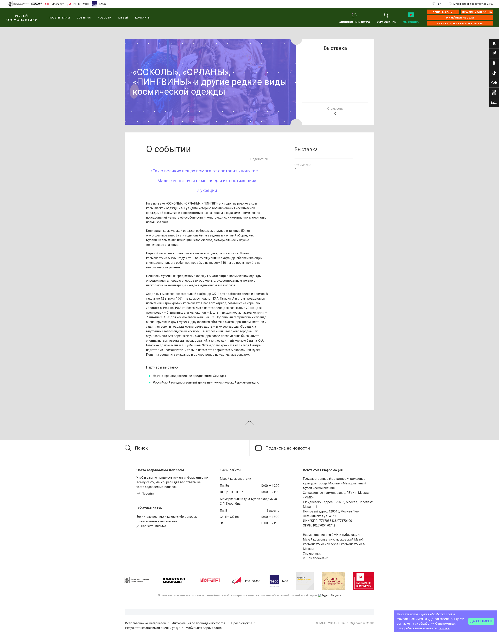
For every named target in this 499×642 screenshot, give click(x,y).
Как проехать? (317, 558)
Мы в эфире (411, 21)
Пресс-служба (241, 623)
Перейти (148, 493)
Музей (123, 17)
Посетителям (59, 17)
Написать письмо (153, 526)
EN (440, 3)
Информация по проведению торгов (199, 623)
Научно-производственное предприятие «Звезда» (189, 376)
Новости (104, 17)
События (84, 17)
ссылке (444, 628)
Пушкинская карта (477, 11)
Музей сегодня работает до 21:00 (473, 3)
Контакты (142, 17)
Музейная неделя (460, 17)
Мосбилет (58, 4)
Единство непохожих (354, 21)
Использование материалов (145, 623)
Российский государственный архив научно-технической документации (205, 382)
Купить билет (443, 11)
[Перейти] (494, 44)
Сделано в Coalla (362, 623)
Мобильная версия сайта (204, 628)
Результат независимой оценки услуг (152, 628)
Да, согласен (481, 621)
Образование (386, 21)
